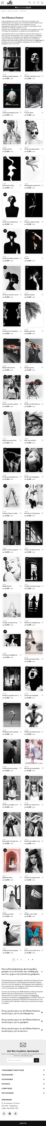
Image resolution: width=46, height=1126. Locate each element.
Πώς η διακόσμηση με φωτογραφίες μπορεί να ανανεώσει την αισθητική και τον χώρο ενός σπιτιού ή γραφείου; (21, 971)
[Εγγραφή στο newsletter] (36, 1060)
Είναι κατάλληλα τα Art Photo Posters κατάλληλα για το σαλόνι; (21, 1029)
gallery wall (38, 40)
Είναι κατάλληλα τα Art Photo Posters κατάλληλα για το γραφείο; (21, 1021)
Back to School (24, 7)
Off (28, 7)
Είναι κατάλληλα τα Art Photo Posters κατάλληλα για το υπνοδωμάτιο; (21, 1012)
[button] (2, 2)
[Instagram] (9, 1113)
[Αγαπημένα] (38, 2)
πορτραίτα (35, 995)
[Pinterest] (15, 1113)
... (24, 959)
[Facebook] (4, 1113)
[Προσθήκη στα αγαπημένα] (20, 76)
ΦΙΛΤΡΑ (23, 1123)
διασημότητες (24, 997)
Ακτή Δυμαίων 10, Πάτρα (12, 1103)
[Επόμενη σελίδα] (32, 959)
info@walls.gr (13, 1106)
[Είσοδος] (34, 2)
